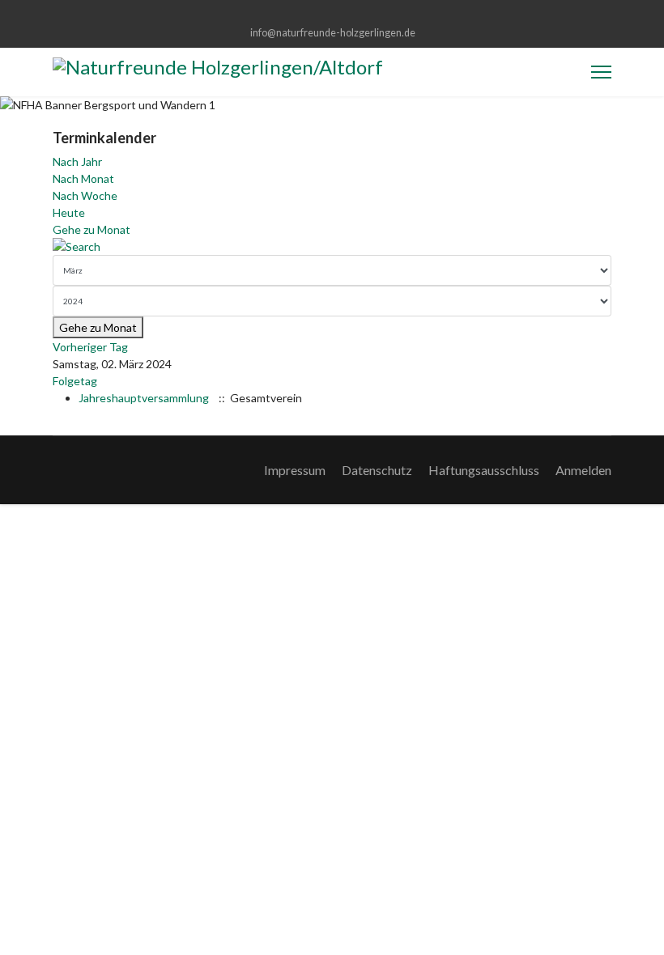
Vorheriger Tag (90, 347)
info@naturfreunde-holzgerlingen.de (332, 33)
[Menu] (601, 72)
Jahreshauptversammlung (144, 398)
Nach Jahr (77, 161)
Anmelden (583, 470)
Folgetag (75, 381)
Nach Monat (83, 178)
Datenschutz (377, 470)
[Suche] (332, 246)
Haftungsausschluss (483, 470)
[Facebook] (332, 15)
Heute (69, 212)
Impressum (295, 470)
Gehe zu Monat (91, 229)
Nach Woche (85, 195)
